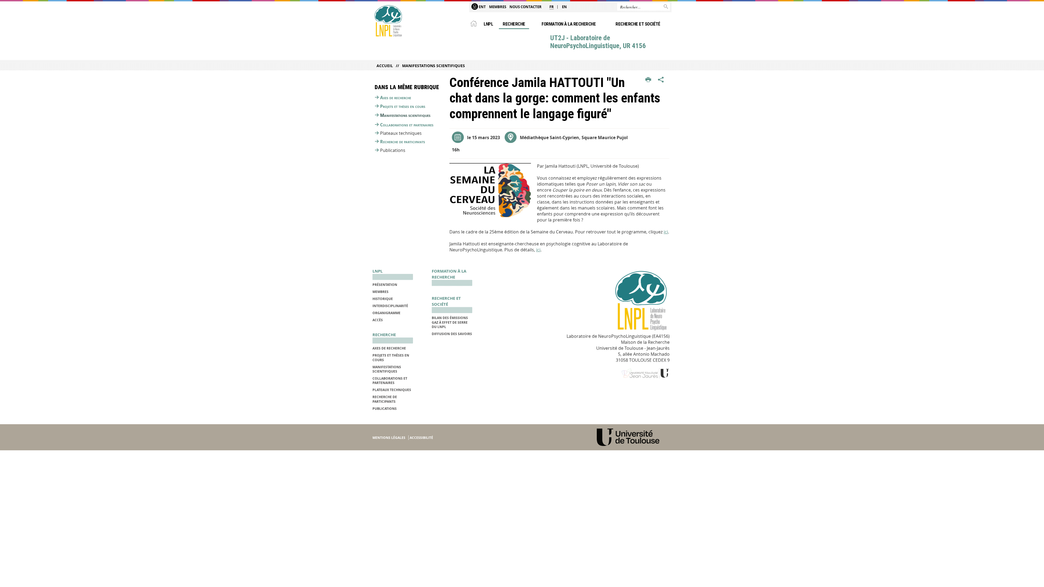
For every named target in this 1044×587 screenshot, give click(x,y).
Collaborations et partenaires (406, 125)
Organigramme (386, 313)
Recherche (514, 24)
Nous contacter (525, 6)
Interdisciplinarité (390, 306)
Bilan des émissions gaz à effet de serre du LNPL (450, 322)
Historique (382, 298)
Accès (377, 320)
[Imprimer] (648, 80)
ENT (482, 6)
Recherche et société (638, 24)
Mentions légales (388, 437)
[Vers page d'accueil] (387, 21)
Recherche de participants (402, 142)
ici (666, 232)
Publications (384, 408)
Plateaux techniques (391, 390)
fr (551, 6)
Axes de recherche (395, 98)
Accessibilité (421, 437)
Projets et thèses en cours (402, 106)
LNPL (488, 24)
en (564, 6)
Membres (497, 6)
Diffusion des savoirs (452, 334)
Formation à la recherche (569, 24)
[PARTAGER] (661, 80)
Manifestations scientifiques (433, 65)
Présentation (384, 284)
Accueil (385, 65)
